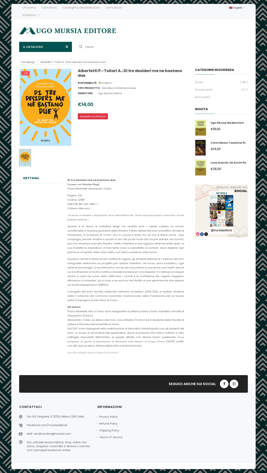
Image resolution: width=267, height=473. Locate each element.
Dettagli (31, 178)
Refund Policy (108, 424)
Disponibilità (87, 83)
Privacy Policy (108, 417)
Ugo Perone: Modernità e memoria (234, 123)
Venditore (85, 93)
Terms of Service (111, 437)
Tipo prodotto (89, 88)
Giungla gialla (203, 89)
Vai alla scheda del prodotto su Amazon (93, 352)
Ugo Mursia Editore (110, 93)
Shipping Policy (109, 430)
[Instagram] (234, 384)
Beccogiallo (202, 97)
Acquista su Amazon (93, 116)
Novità (199, 82)
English (238, 7)
